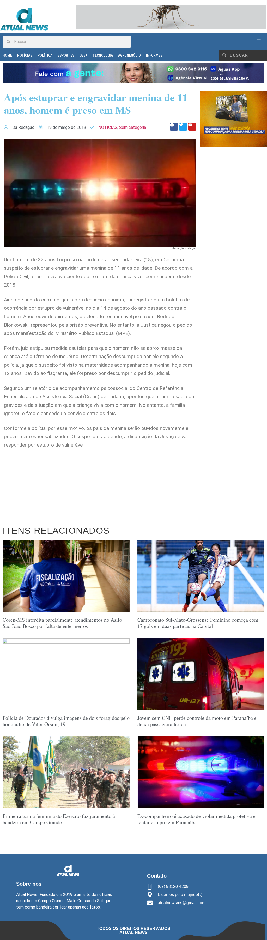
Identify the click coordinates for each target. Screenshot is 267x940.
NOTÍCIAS (24, 55)
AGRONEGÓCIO (129, 55)
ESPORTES (66, 55)
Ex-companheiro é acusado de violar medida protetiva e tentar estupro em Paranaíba (196, 819)
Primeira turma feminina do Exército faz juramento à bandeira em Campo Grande (59, 819)
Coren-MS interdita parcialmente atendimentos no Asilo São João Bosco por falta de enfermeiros (62, 623)
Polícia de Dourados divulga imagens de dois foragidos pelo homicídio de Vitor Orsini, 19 (66, 721)
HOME (7, 55)
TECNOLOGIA (103, 55)
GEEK (83, 55)
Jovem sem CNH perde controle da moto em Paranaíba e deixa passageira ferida (197, 721)
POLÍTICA (45, 55)
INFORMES (154, 55)
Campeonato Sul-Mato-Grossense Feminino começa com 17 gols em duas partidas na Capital (197, 623)
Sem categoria (132, 127)
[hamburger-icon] (258, 41)
